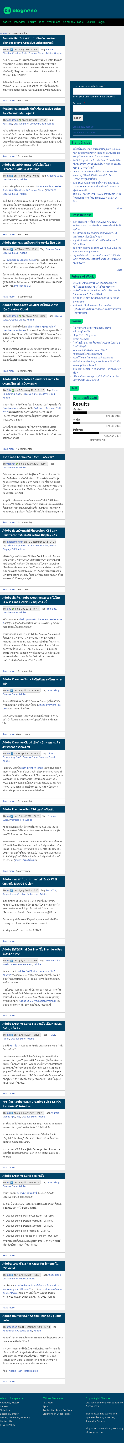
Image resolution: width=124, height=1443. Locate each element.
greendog (11, 1326)
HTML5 (51, 1034)
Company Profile (73, 22)
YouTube (67, 1410)
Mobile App (9, 1116)
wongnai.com (95, 1432)
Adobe (49, 53)
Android (55, 1112)
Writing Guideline (9, 1417)
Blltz (8, 390)
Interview (19, 22)
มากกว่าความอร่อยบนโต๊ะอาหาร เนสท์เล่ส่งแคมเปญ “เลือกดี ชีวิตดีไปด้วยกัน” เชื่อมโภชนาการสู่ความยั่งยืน (95, 175)
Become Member (9, 1413)
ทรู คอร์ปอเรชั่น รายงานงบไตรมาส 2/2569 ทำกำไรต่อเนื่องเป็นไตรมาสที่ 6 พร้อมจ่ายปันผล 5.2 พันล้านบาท (97, 259)
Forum (32, 22)
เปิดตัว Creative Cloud (32, 767)
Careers (4, 1406)
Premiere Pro (16, 819)
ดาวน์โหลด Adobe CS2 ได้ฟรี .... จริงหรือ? (28, 457)
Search (91, 22)
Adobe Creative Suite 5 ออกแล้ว (23, 1176)
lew (8, 753)
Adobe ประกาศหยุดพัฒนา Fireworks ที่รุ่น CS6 (31, 242)
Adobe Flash (9, 894)
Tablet (6, 1038)
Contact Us (6, 1421)
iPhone (31, 1278)
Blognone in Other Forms (57, 1413)
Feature (6, 22)
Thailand (51, 608)
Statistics (5, 1410)
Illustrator (26, 545)
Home (3, 33)
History (15, 1402)
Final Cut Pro (10, 964)
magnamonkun (14, 541)
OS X (14, 549)
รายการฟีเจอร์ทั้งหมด (25, 860)
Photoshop (14, 545)
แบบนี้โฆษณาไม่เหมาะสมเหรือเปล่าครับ (93, 357)
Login (101, 22)
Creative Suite (19, 53)
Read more (9, 100)
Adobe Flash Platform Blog (23, 1370)
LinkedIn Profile (95, 1421)
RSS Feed (48, 1402)
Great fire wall (81, 338)
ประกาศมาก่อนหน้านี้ (26, 1193)
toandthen (12, 119)
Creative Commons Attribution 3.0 (104, 1402)
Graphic (58, 53)
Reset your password (84, 132)
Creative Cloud (36, 53)
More (119, 208)
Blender (7, 53)
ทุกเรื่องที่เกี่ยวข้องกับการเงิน (87, 353)
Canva (49, 49)
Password (78, 103)
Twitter (46, 1410)
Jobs (41, 22)
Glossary (25, 1417)
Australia (7, 123)
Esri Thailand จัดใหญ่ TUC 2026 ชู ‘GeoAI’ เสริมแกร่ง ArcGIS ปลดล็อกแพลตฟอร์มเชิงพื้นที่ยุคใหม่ (97, 225)
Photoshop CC (22, 285)
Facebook (56, 1410)
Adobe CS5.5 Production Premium (37, 1000)
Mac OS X (51, 890)
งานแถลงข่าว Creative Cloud (20, 259)
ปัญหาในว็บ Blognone (84, 335)
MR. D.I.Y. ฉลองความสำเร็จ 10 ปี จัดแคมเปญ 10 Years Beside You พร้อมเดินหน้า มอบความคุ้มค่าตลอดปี (96, 186)
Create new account (83, 126)
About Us (5, 1402)
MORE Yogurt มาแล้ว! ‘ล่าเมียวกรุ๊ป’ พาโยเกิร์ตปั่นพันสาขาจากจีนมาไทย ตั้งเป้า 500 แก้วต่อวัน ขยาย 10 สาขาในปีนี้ (97, 164)
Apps (45, 1406)
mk (8, 49)
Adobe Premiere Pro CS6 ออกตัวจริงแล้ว (28, 809)
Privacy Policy (7, 1424)
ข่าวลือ (13, 1045)
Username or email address (88, 86)
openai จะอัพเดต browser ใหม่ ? (90, 350)
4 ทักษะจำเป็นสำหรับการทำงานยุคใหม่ (92, 305)
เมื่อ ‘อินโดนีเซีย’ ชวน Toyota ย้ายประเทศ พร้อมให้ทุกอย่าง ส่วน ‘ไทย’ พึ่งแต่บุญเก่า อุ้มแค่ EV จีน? (97, 197)
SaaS (18, 393)
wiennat (10, 463)
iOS (18, 1116)
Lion (36, 894)
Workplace (53, 22)
